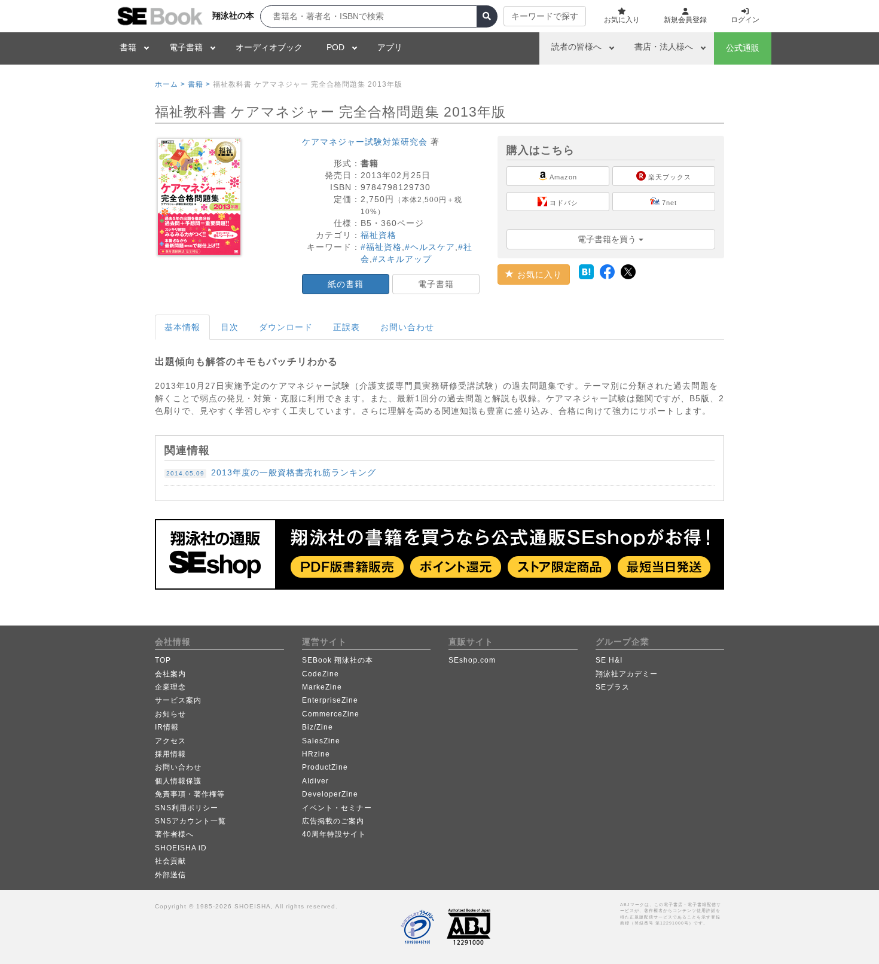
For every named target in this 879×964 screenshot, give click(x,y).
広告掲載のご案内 (333, 821)
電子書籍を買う (608, 239)
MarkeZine (322, 687)
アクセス (170, 741)
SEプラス (613, 687)
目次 (230, 327)
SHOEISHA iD (181, 848)
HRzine (316, 754)
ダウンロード (286, 327)
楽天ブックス (668, 177)
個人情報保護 (178, 781)
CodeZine (320, 674)
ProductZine (325, 767)
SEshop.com (472, 660)
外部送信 (170, 875)
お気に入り (538, 274)
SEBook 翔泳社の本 (337, 660)
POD (335, 47)
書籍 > (199, 84)
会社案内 (170, 674)
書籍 (128, 47)
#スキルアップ (402, 259)
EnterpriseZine (330, 700)
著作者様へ (174, 834)
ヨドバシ (562, 202)
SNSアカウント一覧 (190, 821)
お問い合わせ (407, 327)
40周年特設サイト (334, 834)
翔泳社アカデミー (627, 674)
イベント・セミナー (337, 808)
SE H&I (609, 660)
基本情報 (182, 327)
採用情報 (170, 754)
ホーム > (170, 84)
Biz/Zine (317, 727)
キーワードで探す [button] (544, 16)
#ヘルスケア (430, 247)
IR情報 (167, 727)
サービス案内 (178, 700)
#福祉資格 (381, 247)
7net (668, 202)
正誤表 (346, 327)
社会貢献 (170, 861)
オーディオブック (269, 47)
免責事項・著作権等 (190, 794)
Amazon (562, 177)
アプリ (389, 47)
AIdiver (315, 781)
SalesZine (321, 741)
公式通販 (742, 48)
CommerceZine (330, 714)
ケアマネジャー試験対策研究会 (365, 142)
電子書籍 (186, 47)
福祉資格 (378, 235)
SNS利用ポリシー (186, 808)
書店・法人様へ (663, 46)
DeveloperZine (330, 794)
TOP (163, 660)
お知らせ (170, 714)
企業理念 (170, 687)
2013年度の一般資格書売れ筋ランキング (271, 472)
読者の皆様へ (576, 46)
